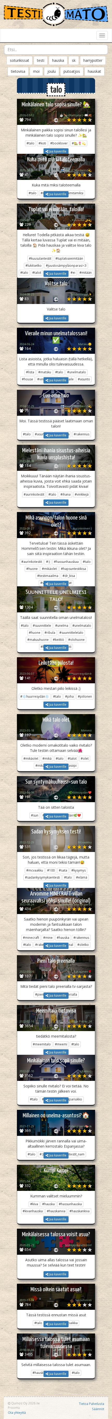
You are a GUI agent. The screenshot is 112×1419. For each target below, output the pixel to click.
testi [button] (40, 60)
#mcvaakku (34, 870)
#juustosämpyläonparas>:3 (66, 265)
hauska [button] (58, 60)
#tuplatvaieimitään (69, 258)
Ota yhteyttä (17, 1412)
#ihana (65, 494)
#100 (51, 870)
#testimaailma (47, 576)
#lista (30, 372)
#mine (48, 937)
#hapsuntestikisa (73, 569)
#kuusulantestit (40, 258)
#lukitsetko (34, 265)
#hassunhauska (70, 1204)
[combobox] (56, 49)
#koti (42, 143)
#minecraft (31, 937)
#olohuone (76, 639)
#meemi (61, 1044)
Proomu (14, 1407)
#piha (69, 696)
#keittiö (58, 639)
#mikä (47, 758)
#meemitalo (42, 1044)
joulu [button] (51, 71)
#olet (85, 758)
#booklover (59, 143)
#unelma (61, 625)
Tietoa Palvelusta (91, 1404)
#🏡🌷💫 (79, 143)
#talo (30, 143)
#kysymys (78, 870)
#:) (48, 561)
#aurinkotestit (34, 494)
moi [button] (36, 71)
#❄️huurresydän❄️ (34, 696)
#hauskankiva (80, 1211)
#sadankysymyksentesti (42, 877)
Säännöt (98, 1409)
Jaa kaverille (57, 151)
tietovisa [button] (18, 71)
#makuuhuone (38, 639)
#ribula (50, 632)
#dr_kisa (69, 576)
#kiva (34, 1204)
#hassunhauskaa (66, 561)
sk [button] (74, 60)
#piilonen (85, 696)
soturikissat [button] (19, 60)
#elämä (81, 877)
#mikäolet (49, 569)
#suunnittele (42, 625)
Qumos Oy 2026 (22, 1403)
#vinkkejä (82, 494)
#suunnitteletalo (71, 632)
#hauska (63, 937)
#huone (32, 569)
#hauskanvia (56, 1211)
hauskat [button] (94, 71)
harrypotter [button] (92, 60)
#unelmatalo (76, 372)
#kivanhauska (33, 1211)
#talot (72, 758)
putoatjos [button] (72, 71)
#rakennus (81, 937)
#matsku (44, 372)
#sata (63, 870)
